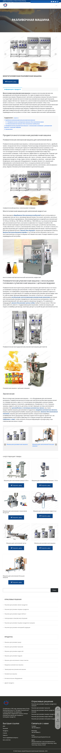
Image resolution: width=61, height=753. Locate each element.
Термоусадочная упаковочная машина (15, 669)
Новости (5, 735)
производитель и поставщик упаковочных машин (28, 408)
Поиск (54, 590)
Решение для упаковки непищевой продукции (17, 627)
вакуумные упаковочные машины (46, 410)
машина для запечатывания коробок (15, 232)
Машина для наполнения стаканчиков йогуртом (15, 511)
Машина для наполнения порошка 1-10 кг (45, 480)
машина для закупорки (27, 230)
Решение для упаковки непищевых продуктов (44, 719)
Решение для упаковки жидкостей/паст (15, 614)
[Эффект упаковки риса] (55, 54)
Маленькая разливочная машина (17, 444)
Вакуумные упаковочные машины (14, 665)
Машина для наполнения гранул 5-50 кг (16, 480)
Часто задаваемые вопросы (10, 737)
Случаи (5, 733)
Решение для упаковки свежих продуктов (16, 605)
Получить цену (11, 82)
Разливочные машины (11, 674)
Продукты (5, 730)
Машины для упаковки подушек (13, 656)
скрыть (16, 118)
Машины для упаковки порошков (14, 647)
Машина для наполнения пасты (16, 543)
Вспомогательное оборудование (13, 678)
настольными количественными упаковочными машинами (30, 297)
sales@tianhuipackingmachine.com (40, 737)
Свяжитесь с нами (9, 419)
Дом (4, 726)
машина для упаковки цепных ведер (23, 303)
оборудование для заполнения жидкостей (27, 215)
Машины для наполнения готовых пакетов (16, 660)
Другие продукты (9, 683)
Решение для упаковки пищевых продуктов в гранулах (20, 623)
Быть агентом (6, 740)
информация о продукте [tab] (12, 89)
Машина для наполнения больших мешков (43, 445)
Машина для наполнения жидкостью (44, 511)
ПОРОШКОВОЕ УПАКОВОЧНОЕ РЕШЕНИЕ (16, 618)
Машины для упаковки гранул (13, 642)
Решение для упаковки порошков (40, 708)
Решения (5, 728)
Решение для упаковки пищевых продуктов (17, 609)
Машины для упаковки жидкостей (14, 651)
